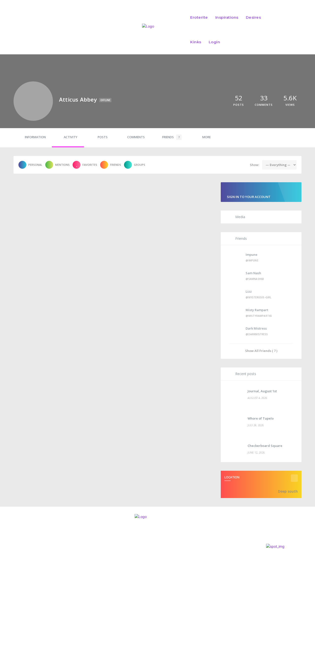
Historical (153, 597)
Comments (136, 137)
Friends (171, 137)
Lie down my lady (165, 575)
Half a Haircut (160, 559)
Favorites (89, 165)
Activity (70, 137)
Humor (150, 565)
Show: (254, 165)
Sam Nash (253, 273)
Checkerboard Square (265, 445)
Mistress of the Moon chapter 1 (179, 591)
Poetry (150, 581)
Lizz (249, 291)
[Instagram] (5, 596)
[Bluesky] (32, 596)
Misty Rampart (257, 310)
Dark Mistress (256, 328)
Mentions (62, 165)
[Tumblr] (45, 596)
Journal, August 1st (262, 391)
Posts (103, 137)
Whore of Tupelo (261, 418)
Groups (139, 165)
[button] (286, 30)
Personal (35, 165)
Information (35, 137)
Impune (251, 254)
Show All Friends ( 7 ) (261, 351)
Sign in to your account (248, 197)
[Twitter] (18, 596)
